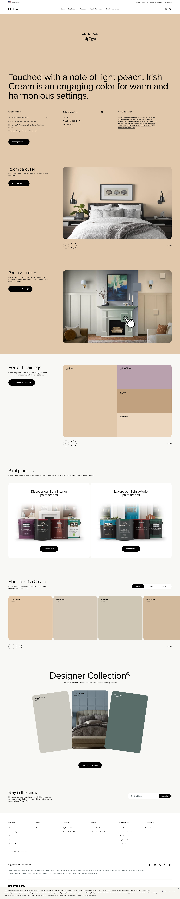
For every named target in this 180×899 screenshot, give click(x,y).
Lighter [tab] (151, 586)
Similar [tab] (138, 586)
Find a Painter (122, 844)
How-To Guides (123, 828)
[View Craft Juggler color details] (30, 618)
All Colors (39, 828)
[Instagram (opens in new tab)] (165, 864)
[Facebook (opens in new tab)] (149, 864)
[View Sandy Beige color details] (144, 425)
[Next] (73, 246)
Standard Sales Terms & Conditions (20, 873)
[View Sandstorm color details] (120, 618)
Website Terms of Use (109, 870)
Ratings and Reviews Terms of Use (60, 873)
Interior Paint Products (98, 828)
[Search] (166, 9)
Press (10, 840)
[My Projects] (170, 9)
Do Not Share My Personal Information (85, 873)
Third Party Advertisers (40, 873)
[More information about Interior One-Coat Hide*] (47, 117)
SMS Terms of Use (95, 870)
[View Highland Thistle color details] (144, 377)
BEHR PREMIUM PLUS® (126, 127)
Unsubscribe (140, 870)
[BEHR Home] (13, 9)
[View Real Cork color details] (144, 401)
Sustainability (13, 832)
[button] (168, 891)
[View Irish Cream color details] (90, 401)
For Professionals (151, 828)
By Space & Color (69, 828)
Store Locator (13, 848)
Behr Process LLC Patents (126, 870)
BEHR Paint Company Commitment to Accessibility (72, 870)
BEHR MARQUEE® (133, 125)
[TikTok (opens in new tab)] (170, 864)
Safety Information (124, 840)
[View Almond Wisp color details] (75, 618)
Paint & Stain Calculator (125, 832)
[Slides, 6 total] (117, 203)
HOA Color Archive (124, 836)
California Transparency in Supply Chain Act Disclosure (26, 870)
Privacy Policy (25, 801)
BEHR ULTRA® (146, 125)
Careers (11, 828)
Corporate (12, 836)
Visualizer (39, 832)
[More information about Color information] (102, 112)
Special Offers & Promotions (18, 852)
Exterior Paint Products (98, 832)
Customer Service (14, 844)
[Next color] (19, 646)
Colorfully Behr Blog (69, 832)
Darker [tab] (164, 586)
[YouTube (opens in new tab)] (154, 864)
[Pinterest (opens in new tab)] (160, 864)
